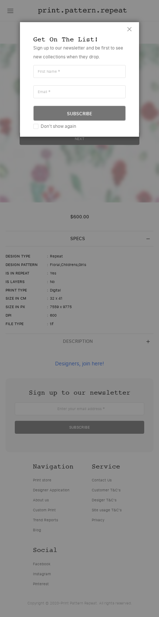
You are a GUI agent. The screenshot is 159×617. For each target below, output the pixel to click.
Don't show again (58, 126)
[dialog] (79, 308)
